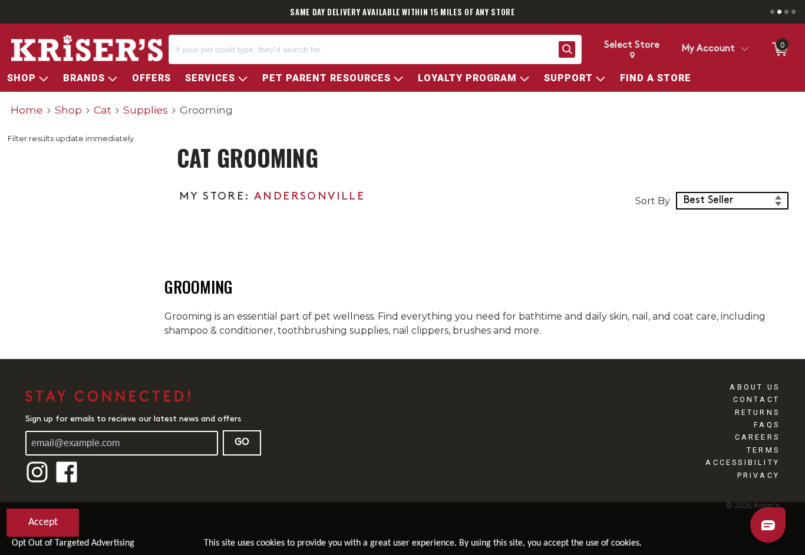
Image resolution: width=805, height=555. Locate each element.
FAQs (767, 424)
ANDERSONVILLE (309, 196)
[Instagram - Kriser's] (37, 481)
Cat (102, 110)
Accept (43, 522)
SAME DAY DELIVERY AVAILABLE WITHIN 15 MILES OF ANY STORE (402, 12)
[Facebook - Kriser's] (66, 481)
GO (242, 442)
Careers (757, 437)
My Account (708, 49)
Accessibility (742, 462)
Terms (763, 450)
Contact (756, 399)
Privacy (758, 475)
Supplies (145, 110)
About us (755, 387)
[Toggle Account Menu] (744, 49)
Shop (68, 110)
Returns (757, 412)
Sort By (652, 201)
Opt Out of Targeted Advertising (73, 543)
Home (27, 110)
